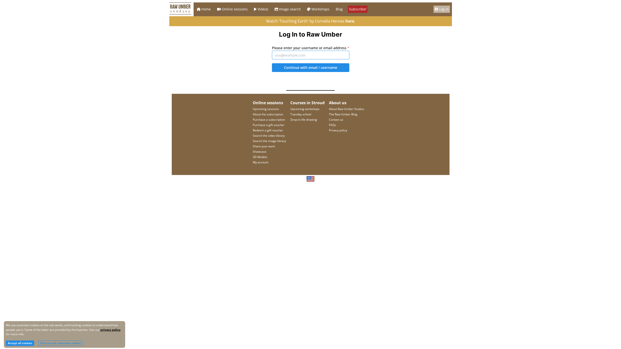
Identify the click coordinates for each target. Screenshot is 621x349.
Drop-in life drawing (303, 120)
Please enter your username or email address (310, 48)
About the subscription (268, 114)
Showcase (259, 152)
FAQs (332, 125)
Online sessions (235, 9)
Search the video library (269, 136)
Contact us (336, 120)
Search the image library (269, 141)
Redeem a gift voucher (268, 130)
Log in (444, 9)
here (349, 21)
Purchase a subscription (269, 120)
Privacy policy (338, 130)
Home (206, 9)
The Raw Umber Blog (343, 114)
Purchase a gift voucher (269, 125)
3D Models (260, 157)
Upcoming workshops (304, 109)
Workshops (320, 9)
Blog (339, 9)
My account (260, 162)
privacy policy (110, 330)
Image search (290, 9)
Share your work (264, 146)
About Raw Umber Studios (346, 109)
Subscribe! (357, 9)
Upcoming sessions (266, 109)
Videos (263, 9)
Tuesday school (300, 114)
